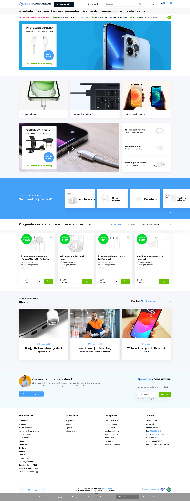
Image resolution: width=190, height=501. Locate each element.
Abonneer (165, 394)
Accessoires (106, 11)
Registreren (70, 421)
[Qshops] (168, 489)
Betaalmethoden (25, 427)
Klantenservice (94, 4)
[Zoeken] (140, 4)
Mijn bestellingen (72, 424)
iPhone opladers (42, 11)
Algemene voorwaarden (28, 468)
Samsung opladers (90, 11)
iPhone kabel (24, 441)
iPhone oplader (25, 444)
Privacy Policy (24, 458)
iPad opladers (57, 11)
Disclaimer (23, 448)
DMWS (104, 488)
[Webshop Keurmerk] (150, 489)
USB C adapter (24, 438)
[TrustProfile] (162, 489)
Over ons (22, 424)
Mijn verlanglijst (71, 431)
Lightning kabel (25, 434)
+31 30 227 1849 (155, 431)
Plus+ (110, 488)
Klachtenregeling (25, 451)
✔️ (34, 17)
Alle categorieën (63, 4)
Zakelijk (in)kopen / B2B (28, 465)
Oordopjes (117, 11)
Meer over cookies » (149, 497)
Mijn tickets (70, 427)
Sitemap (22, 455)
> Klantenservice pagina (31, 394)
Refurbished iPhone (132, 11)
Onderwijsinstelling (26, 462)
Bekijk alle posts (149, 301)
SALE (144, 11)
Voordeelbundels (26, 11)
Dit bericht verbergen (127, 497)
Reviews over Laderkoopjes (29, 472)
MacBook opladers (72, 11)
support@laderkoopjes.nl (161, 434)
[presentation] (165, 212)
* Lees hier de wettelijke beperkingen (150, 399)
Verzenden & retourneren (29, 431)
